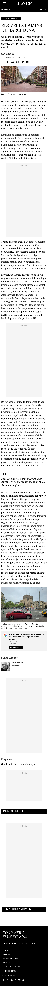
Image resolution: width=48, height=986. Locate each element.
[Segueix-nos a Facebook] (3, 980)
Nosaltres (6, 954)
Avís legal (6, 963)
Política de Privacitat (11, 967)
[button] (4, 3)
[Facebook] (3, 62)
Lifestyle (30, 764)
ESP (45, 9)
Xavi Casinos (7, 54)
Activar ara (14, 647)
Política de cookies (10, 958)
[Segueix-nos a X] (7, 980)
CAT (41, 9)
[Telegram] (22, 62)
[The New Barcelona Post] (14, 934)
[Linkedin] (12, 62)
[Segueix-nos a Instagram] (15, 980)
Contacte (6, 950)
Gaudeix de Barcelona (12, 764)
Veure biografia (16, 665)
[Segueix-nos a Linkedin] (11, 980)
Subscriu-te (7, 9)
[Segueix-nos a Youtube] (19, 980)
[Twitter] (8, 62)
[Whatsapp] (17, 62)
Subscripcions (8, 975)
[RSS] (23, 980)
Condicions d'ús (9, 971)
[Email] (27, 62)
